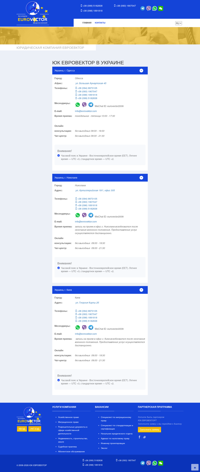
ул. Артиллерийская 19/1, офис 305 (95, 190)
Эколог (104, 448)
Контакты (100, 22)
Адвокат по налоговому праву (115, 438)
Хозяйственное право (68, 417)
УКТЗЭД (34, 428)
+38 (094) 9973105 (87, 88)
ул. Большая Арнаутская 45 (91, 83)
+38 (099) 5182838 (92, 5)
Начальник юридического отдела (117, 433)
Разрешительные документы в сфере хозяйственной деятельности (72, 430)
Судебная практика (67, 446)
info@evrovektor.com (86, 111)
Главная (86, 22)
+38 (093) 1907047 (126, 5)
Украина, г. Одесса (64, 70)
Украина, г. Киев (63, 289)
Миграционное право (68, 421)
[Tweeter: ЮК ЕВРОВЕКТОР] (145, 437)
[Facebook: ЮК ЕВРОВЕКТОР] (140, 437)
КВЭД (22, 428)
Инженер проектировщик (113, 443)
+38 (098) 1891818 (92, 10)
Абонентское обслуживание (71, 451)
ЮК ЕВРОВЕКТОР (33, 13)
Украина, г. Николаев (65, 177)
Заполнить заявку (149, 429)
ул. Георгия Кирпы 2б (87, 302)
